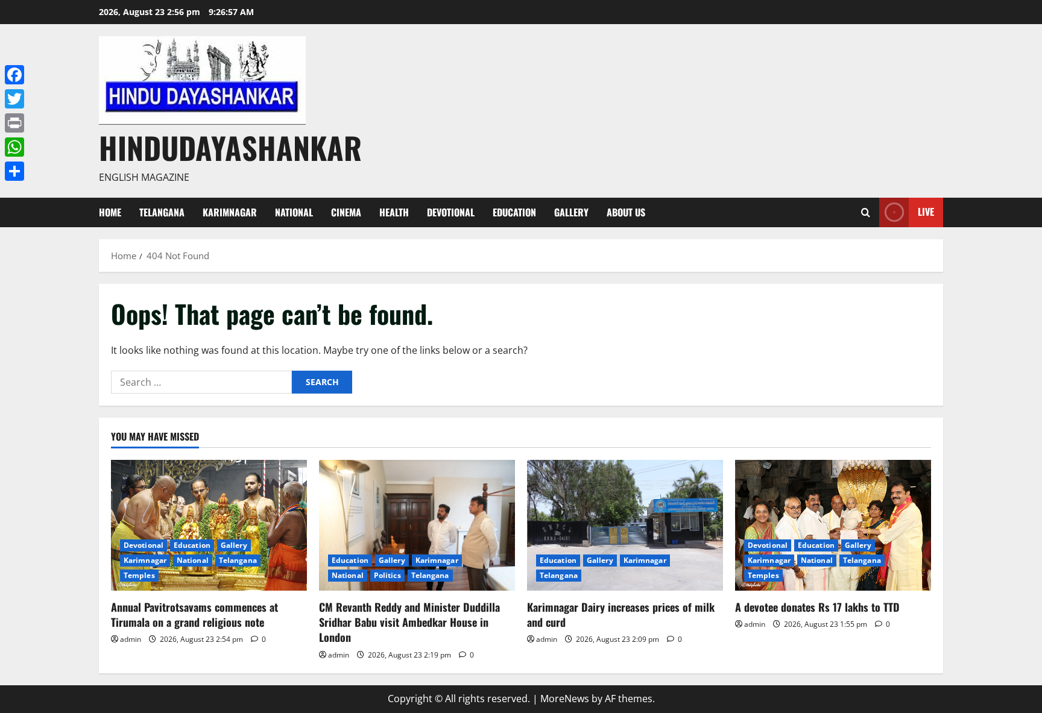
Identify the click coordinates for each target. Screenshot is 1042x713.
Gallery (571, 212)
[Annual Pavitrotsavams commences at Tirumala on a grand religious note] (209, 525)
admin (130, 639)
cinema (346, 212)
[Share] (14, 171)
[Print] (14, 123)
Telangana (162, 212)
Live (926, 211)
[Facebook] (14, 75)
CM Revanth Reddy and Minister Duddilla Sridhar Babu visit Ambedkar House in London (409, 622)
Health (394, 212)
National (294, 212)
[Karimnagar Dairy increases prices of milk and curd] (625, 525)
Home (110, 212)
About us (626, 212)
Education (514, 212)
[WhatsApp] (14, 147)
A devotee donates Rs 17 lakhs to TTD (817, 607)
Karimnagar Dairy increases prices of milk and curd (621, 614)
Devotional (451, 212)
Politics (387, 575)
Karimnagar (230, 212)
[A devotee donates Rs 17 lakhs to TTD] (833, 525)
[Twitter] (14, 99)
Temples (139, 575)
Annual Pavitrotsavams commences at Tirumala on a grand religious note (194, 614)
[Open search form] (865, 212)
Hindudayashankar (230, 147)
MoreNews (564, 698)
